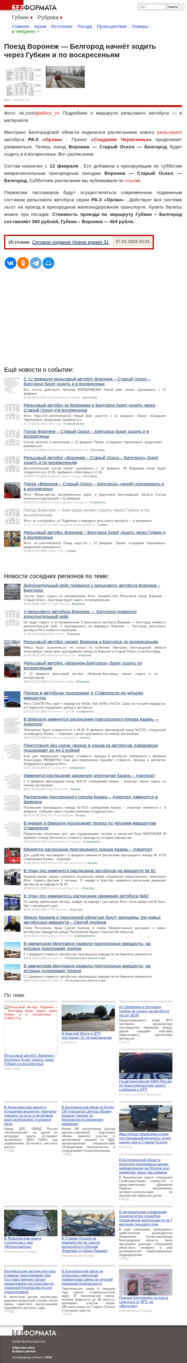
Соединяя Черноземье (121, 139)
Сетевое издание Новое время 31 (70, 242)
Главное (20, 26)
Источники (61, 26)
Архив (40, 26)
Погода (84, 26)
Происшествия (112, 26)
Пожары (140, 26)
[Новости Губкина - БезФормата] (29, 6)
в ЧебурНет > (25, 31)
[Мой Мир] (48, 263)
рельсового (169, 132)
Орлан (52, 139)
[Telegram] (36, 263)
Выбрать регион (24, 1351)
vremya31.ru (21, 100)
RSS (49, 1357)
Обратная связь (23, 1347)
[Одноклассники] (23, 263)
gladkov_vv (48, 113)
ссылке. (133, 180)
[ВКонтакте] (10, 263)
